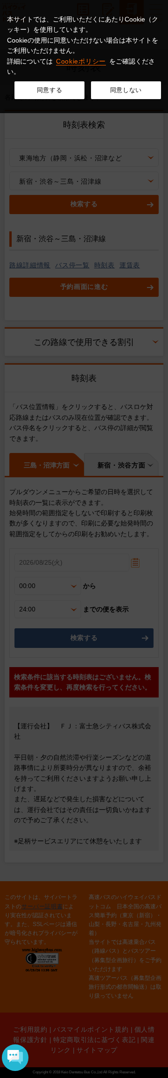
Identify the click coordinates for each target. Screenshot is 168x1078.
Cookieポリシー (81, 61)
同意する (50, 89)
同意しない (126, 89)
